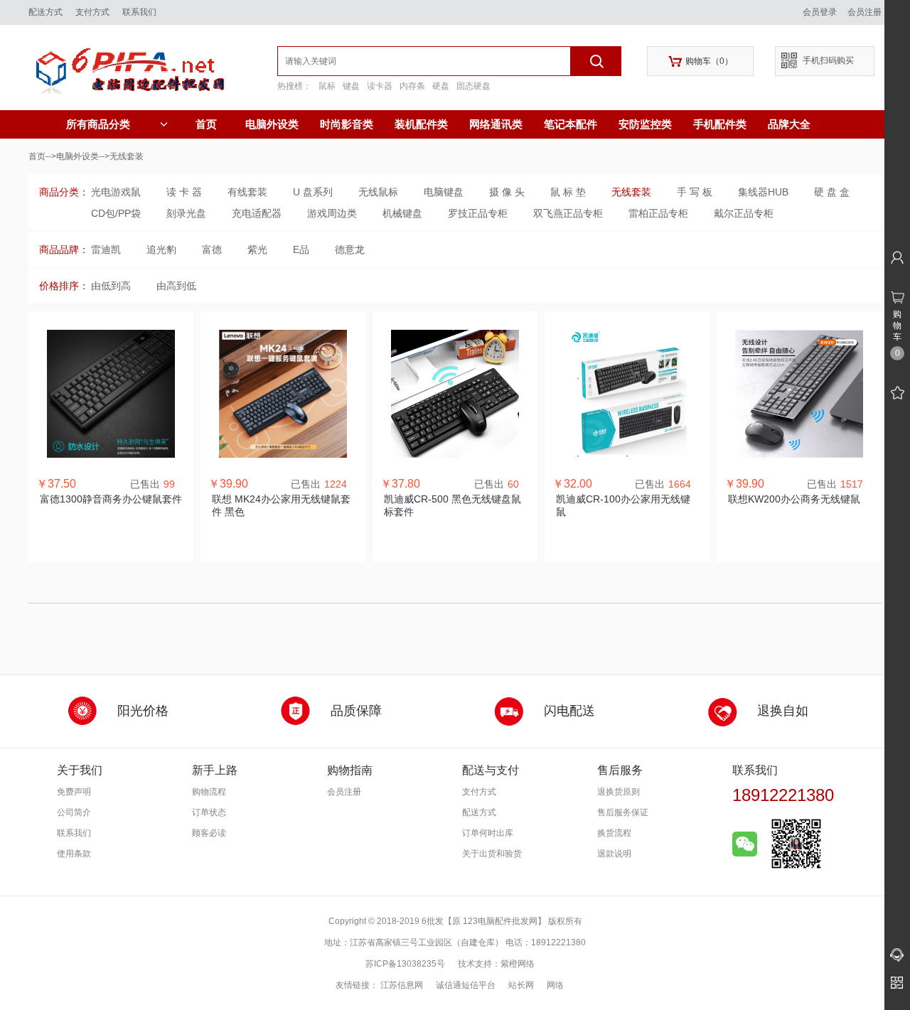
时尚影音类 (346, 124)
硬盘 (440, 86)
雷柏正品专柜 (658, 213)
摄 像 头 (507, 192)
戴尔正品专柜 (744, 213)
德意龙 (350, 249)
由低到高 (111, 285)
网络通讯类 (496, 124)
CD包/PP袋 (116, 213)
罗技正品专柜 (478, 213)
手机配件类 (719, 124)
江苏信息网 (401, 985)
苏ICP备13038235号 (405, 964)
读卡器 (379, 86)
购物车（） (700, 61)
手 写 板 (694, 192)
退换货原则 (618, 792)
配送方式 (45, 12)
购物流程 (209, 792)
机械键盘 (402, 213)
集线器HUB (763, 192)
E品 (301, 249)
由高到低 (176, 285)
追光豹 (161, 249)
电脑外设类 (272, 124)
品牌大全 (789, 124)
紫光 (257, 249)
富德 (212, 249)
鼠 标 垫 (568, 192)
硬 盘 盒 (832, 192)
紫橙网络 (517, 964)
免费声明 (74, 792)
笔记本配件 (570, 124)
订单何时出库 (487, 833)
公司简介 (74, 812)
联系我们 (139, 12)
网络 (555, 985)
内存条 (412, 86)
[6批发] (152, 67)
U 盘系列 (313, 192)
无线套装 (631, 192)
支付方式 (92, 12)
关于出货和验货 (492, 854)
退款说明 (614, 854)
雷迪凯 (106, 249)
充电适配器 (257, 213)
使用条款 (74, 854)
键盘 (351, 86)
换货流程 (614, 833)
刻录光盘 (186, 213)
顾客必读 (209, 833)
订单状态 (209, 812)
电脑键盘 (444, 192)
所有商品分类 (98, 124)
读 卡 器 (184, 192)
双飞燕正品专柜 (568, 213)
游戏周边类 (332, 213)
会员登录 (820, 12)
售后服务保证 (622, 812)
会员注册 (864, 12)
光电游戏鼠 (116, 192)
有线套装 (247, 192)
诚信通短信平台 (466, 985)
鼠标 (327, 86)
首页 (206, 124)
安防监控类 (645, 124)
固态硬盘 (473, 86)
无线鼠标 (378, 192)
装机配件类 (421, 124)
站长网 (521, 985)
